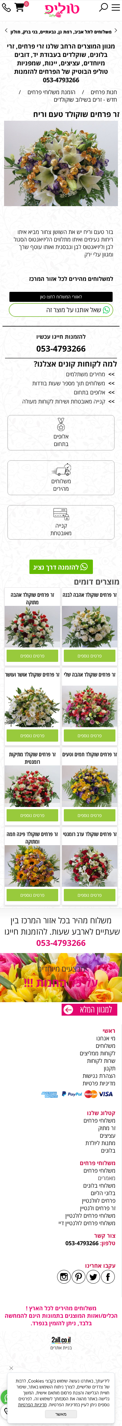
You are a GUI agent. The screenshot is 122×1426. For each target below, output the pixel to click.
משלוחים (104, 1045)
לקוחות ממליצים (97, 1053)
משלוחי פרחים (99, 1120)
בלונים (108, 1150)
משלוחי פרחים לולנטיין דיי (86, 1223)
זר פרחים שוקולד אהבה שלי (89, 674)
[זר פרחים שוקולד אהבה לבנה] (89, 645)
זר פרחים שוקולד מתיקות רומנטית (32, 757)
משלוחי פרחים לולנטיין (89, 1215)
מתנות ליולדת (100, 1143)
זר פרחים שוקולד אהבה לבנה (90, 594)
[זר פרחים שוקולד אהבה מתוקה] (32, 645)
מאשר (61, 1414)
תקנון (109, 1068)
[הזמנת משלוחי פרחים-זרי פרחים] (89, 1010)
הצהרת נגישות (99, 1075)
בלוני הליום (102, 1193)
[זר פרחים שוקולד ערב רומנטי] (89, 884)
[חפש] (103, 7)
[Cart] (19, 7)
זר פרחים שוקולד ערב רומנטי (90, 834)
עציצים (107, 1135)
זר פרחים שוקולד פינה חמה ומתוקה (32, 837)
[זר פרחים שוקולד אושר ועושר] (32, 725)
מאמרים (106, 1178)
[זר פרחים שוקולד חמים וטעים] (89, 805)
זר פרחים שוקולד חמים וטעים (89, 754)
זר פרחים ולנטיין (97, 1208)
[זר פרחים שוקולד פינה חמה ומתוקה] (32, 884)
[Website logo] (61, 10)
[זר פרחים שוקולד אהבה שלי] (89, 725)
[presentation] (6, 30)
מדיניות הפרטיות (32, 1405)
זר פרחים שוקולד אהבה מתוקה (32, 598)
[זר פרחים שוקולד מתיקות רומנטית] (32, 805)
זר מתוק (106, 1128)
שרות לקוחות (101, 1060)
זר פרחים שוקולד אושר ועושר (32, 674)
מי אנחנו (105, 1038)
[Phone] (6, 7)
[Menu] (115, 7)
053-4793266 (82, 1243)
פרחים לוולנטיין (98, 1200)
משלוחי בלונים (98, 1185)
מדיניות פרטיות (99, 1083)
